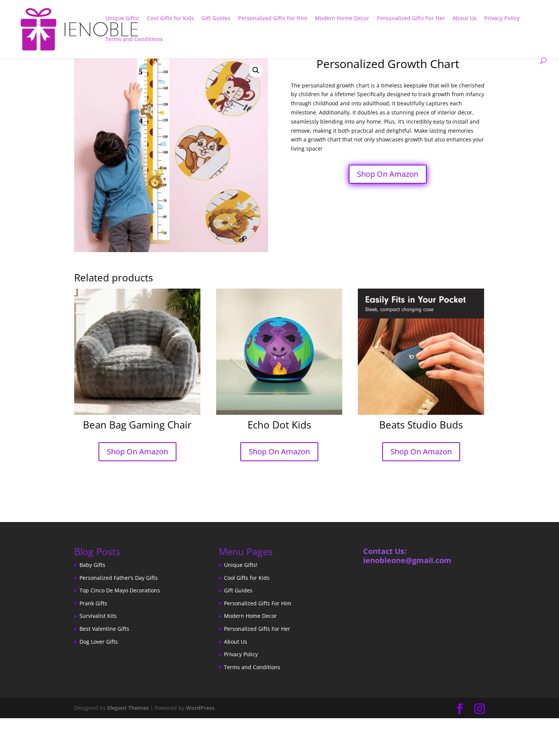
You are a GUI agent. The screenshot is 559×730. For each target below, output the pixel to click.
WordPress (200, 707)
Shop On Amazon (387, 174)
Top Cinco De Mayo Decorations (119, 590)
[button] (256, 70)
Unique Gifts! (122, 19)
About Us (464, 19)
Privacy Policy (502, 19)
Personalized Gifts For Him (272, 19)
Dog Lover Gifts (98, 641)
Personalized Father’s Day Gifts (118, 577)
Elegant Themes (128, 707)
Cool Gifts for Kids (170, 19)
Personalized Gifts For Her (411, 19)
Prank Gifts (93, 603)
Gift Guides (216, 19)
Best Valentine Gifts (104, 628)
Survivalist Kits (98, 615)
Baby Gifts (92, 564)
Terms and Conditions (134, 39)
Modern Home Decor (342, 19)
